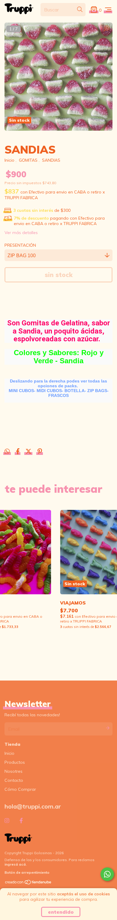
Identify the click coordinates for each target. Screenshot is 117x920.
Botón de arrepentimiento (27, 872)
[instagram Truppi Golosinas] (6, 820)
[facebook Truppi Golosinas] (21, 820)
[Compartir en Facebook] (18, 452)
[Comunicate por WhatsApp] (107, 874)
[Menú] (108, 9)
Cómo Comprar (20, 789)
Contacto (13, 780)
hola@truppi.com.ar (32, 806)
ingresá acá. (15, 864)
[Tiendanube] (28, 883)
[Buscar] (80, 9)
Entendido (61, 912)
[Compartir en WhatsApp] (7, 451)
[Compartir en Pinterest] (40, 452)
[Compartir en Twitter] (29, 452)
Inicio (9, 160)
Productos (14, 762)
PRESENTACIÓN (20, 245)
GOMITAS (28, 160)
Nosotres (13, 771)
